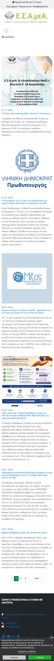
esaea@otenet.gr (13, 626)
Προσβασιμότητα (40, 6)
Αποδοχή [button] (39, 657)
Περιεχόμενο (12, 6)
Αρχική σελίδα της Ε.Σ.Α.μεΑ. (28, 2)
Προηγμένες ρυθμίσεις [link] (27, 651)
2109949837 (11, 623)
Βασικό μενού (25, 6)
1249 (36, 578)
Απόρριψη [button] (14, 657)
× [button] (51, 637)
